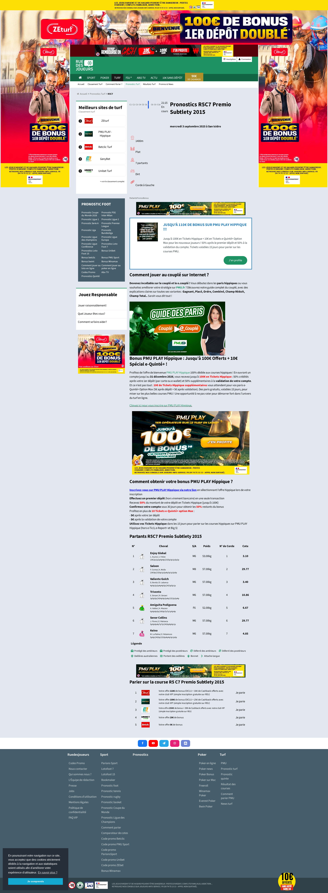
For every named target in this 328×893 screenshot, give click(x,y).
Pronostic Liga (88, 230)
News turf (226, 804)
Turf (117, 78)
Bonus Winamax (109, 261)
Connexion (246, 59)
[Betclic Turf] (101, 147)
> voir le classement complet (112, 181)
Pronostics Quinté (90, 276)
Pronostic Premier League (110, 225)
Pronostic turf (229, 769)
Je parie (240, 693)
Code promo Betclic (113, 839)
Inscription (231, 59)
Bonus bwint (87, 261)
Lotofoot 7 (107, 769)
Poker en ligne (207, 763)
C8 (151, 104)
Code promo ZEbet (112, 865)
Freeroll (203, 786)
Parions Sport (109, 763)
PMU (224, 763)
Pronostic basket (111, 802)
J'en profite (235, 260)
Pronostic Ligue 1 (90, 219)
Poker (104, 78)
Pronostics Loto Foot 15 (89, 252)
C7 (148, 104)
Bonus (146, 198)
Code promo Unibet (113, 860)
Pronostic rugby (110, 797)
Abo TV (105, 272)
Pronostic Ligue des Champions (113, 820)
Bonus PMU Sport (110, 257)
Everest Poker (207, 801)
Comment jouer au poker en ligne (111, 267)
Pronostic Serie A (90, 223)
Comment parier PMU (227, 796)
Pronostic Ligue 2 (110, 219)
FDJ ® (129, 78)
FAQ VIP (73, 818)
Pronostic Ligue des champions (89, 238)
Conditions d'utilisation (83, 797)
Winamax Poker (204, 793)
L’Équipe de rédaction (81, 780)
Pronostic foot (109, 786)
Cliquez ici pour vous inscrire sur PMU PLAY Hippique (160, 405)
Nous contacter (78, 769)
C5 (142, 104)
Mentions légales (78, 802)
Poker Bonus (206, 774)
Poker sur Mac (207, 780)
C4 (139, 104)
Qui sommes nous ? (80, 774)
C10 (157, 104)
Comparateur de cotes (114, 833)
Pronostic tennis (111, 791)
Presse (73, 786)
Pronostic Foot (96, 204)
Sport (91, 78)
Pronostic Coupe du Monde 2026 (89, 214)
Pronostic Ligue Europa (109, 238)
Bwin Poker (206, 807)
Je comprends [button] (35, 881)
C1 (129, 104)
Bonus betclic (88, 257)
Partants (133, 198)
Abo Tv (141, 78)
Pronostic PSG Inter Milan (108, 214)
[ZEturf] (101, 121)
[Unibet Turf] (101, 171)
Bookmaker (108, 780)
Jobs (71, 791)
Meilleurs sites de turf (100, 107)
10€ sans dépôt (172, 78)
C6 (145, 104)
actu (154, 78)
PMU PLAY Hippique (178, 373)
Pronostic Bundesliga (107, 232)
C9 (154, 104)
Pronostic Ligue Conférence (89, 245)
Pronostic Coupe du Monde (113, 810)
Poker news (206, 769)
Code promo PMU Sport (115, 844)
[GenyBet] (101, 159)
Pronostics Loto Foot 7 (109, 245)
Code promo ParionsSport (109, 852)
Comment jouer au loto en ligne (91, 267)
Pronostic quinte (227, 776)
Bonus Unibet (108, 250)
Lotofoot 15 (108, 774)
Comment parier (111, 828)
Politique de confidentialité (77, 810)
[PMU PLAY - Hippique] (101, 134)
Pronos (140, 198)
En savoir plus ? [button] (47, 872)
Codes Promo (88, 272)
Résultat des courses (228, 786)
